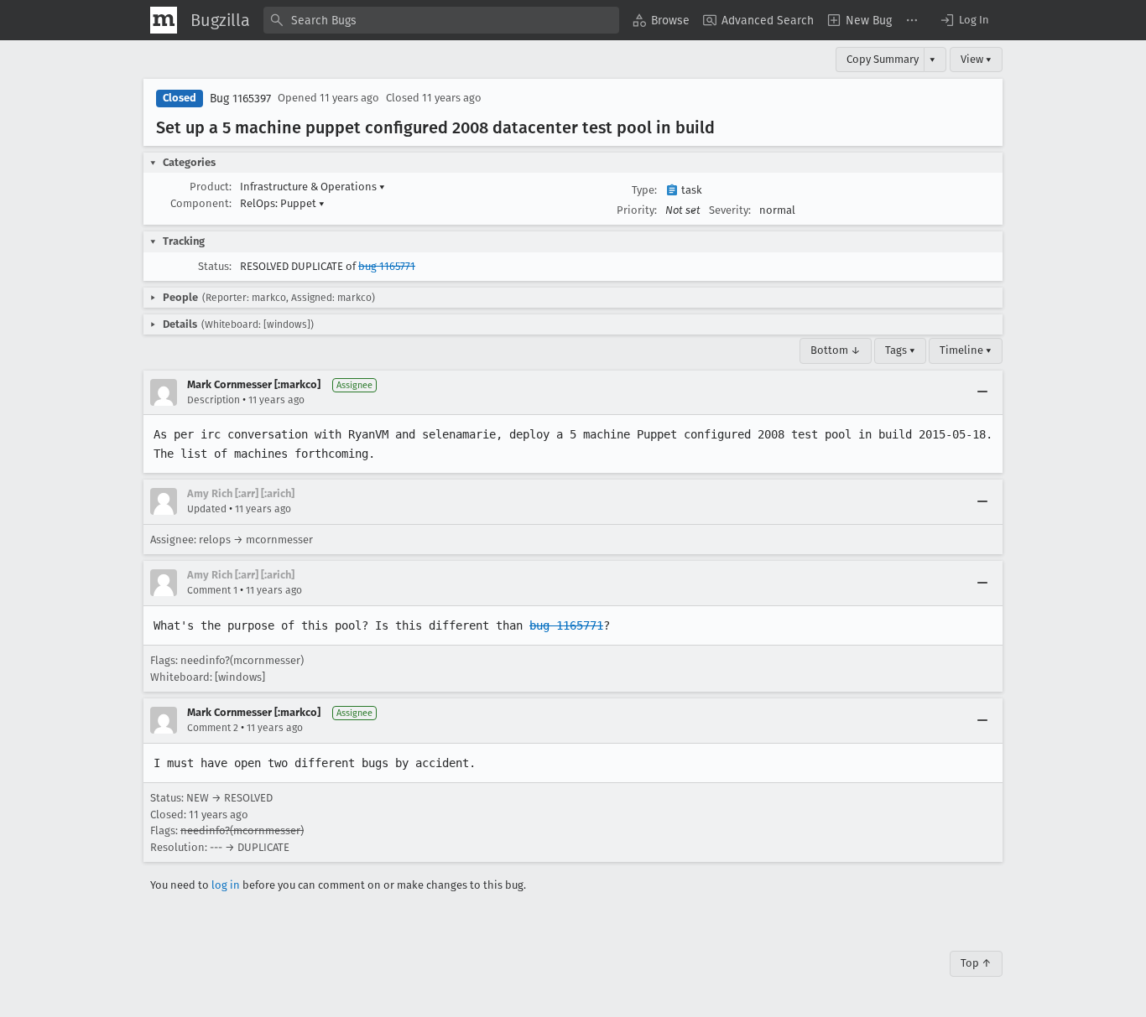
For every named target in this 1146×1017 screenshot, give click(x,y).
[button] (964, 20)
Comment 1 (212, 590)
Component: (201, 203)
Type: (644, 190)
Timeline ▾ (966, 350)
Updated (207, 509)
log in (225, 885)
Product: (211, 186)
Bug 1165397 (240, 98)
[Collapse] (982, 392)
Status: (215, 266)
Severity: (730, 210)
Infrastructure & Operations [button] (312, 186)
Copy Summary (882, 59)
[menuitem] (661, 20)
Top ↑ (976, 963)
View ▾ (976, 59)
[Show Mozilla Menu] (163, 20)
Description (213, 400)
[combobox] (441, 20)
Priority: (637, 210)
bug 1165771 (386, 266)
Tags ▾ (900, 350)
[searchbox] (441, 20)
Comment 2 (212, 728)
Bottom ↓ (835, 350)
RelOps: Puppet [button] (282, 203)
